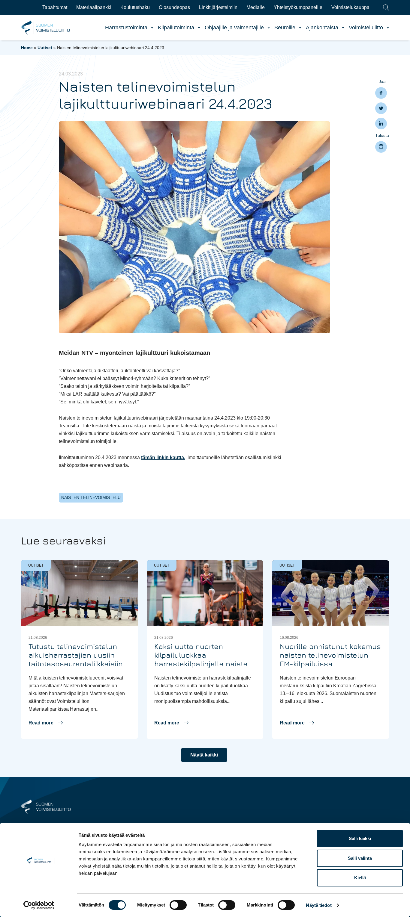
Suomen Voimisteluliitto (46, 27)
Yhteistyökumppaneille (298, 7)
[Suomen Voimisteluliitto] (46, 806)
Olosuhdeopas (174, 7)
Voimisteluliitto (366, 28)
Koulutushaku (135, 7)
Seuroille (284, 28)
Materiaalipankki (93, 7)
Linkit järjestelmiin (218, 7)
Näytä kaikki (204, 754)
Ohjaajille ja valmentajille (234, 28)
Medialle (255, 7)
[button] (46, 723)
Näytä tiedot (318, 905)
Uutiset (45, 47)
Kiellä (360, 877)
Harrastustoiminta (126, 28)
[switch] (178, 905)
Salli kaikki (360, 838)
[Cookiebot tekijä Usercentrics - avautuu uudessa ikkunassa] (39, 905)
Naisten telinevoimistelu (91, 497)
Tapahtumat (54, 7)
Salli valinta (360, 858)
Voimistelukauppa (350, 7)
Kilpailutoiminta (176, 28)
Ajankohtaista (322, 28)
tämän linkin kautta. (163, 457)
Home (27, 47)
